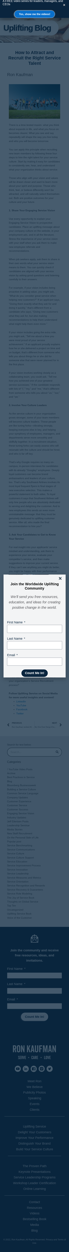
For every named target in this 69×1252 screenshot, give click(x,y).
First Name (15, 622)
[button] (60, 578)
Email (11, 655)
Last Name (15, 638)
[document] (34, 626)
